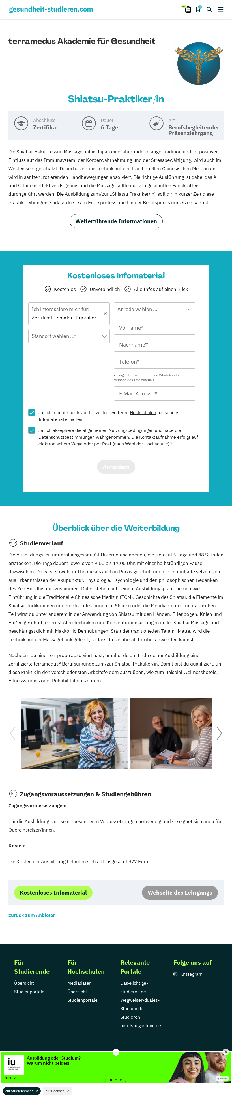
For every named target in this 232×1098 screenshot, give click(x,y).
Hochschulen (143, 412)
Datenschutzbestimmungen (66, 437)
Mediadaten (79, 983)
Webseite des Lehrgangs (180, 892)
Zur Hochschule (57, 1091)
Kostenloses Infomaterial (53, 892)
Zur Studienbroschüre (21, 1091)
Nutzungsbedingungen (131, 430)
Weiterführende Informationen (116, 221)
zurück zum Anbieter (31, 915)
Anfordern (116, 467)
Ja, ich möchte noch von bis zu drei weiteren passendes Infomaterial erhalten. (108, 416)
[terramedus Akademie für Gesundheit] (199, 64)
